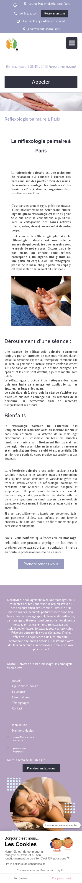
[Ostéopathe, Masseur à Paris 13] (11, 44)
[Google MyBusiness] (15, 6)
